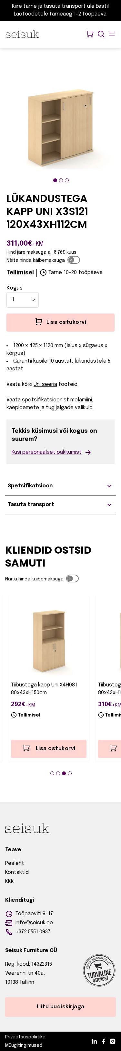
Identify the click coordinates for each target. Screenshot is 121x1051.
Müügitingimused (23, 1045)
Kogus (14, 288)
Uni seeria (45, 384)
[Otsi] (101, 34)
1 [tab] (55, 180)
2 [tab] (61, 180)
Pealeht (14, 863)
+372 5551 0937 (33, 932)
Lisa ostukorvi (56, 748)
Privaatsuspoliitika (25, 1037)
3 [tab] (67, 180)
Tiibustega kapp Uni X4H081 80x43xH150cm (44, 688)
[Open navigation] (112, 34)
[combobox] (22, 300)
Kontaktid (17, 872)
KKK (9, 881)
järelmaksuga (31, 252)
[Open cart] (90, 34)
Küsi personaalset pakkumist (47, 452)
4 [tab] (70, 773)
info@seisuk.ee (34, 923)
